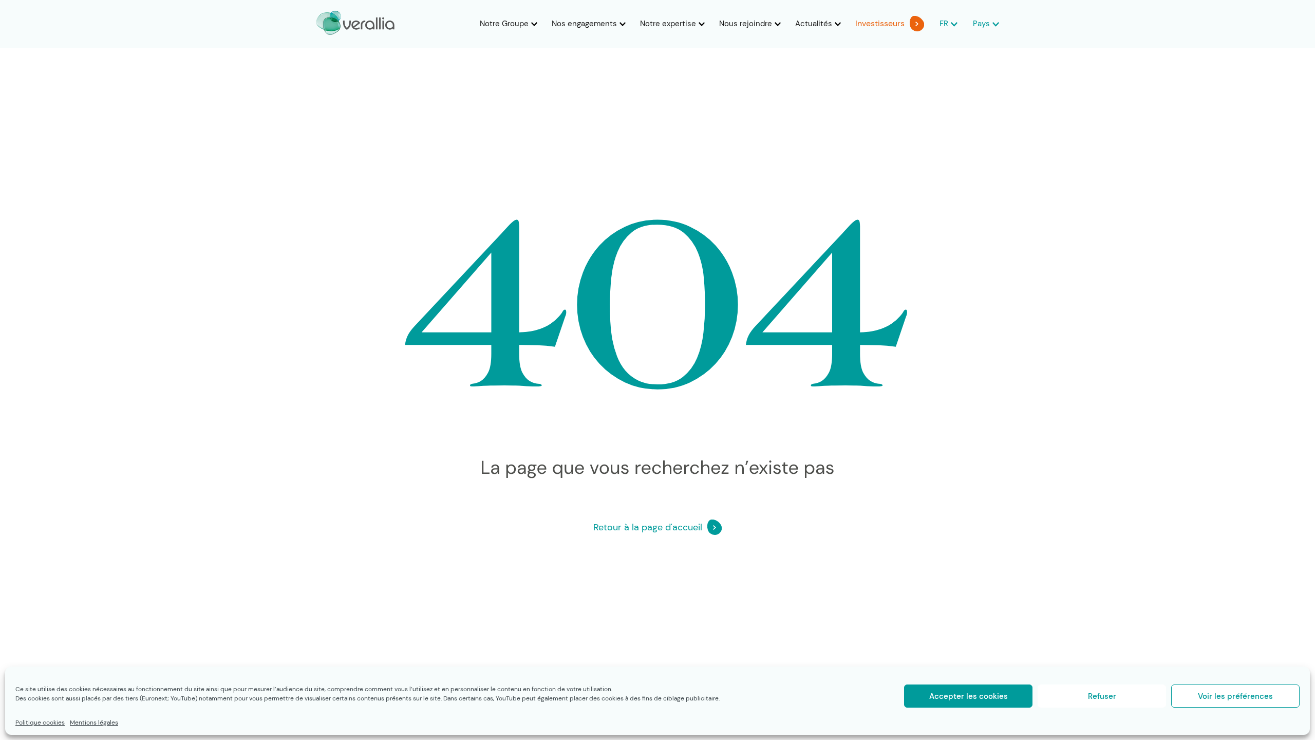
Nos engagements (584, 23)
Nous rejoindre (745, 23)
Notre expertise (668, 23)
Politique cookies (40, 722)
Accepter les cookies (968, 696)
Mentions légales (94, 722)
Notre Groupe (504, 23)
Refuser (1102, 696)
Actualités (813, 23)
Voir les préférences (1235, 696)
